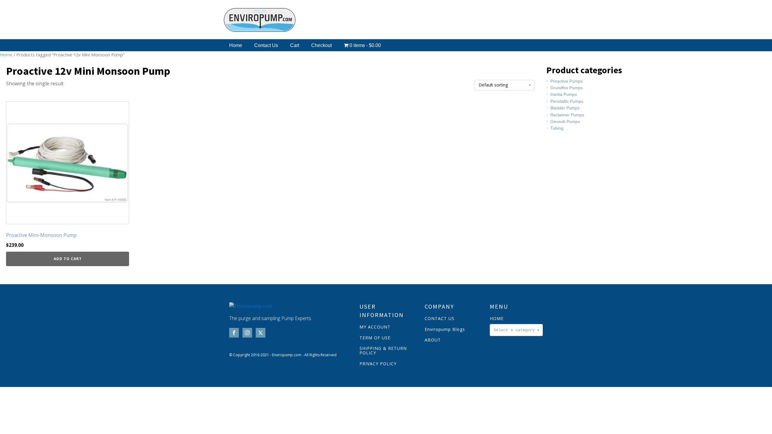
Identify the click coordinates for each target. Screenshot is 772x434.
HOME (497, 318)
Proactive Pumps (566, 81)
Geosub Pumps (565, 121)
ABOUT (433, 340)
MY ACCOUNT (375, 327)
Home (235, 45)
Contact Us (266, 45)
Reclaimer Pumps (567, 114)
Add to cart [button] (68, 258)
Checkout (321, 45)
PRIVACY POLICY (378, 363)
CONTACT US (439, 318)
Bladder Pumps (565, 107)
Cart (294, 45)
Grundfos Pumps (566, 87)
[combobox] (516, 330)
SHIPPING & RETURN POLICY (383, 350)
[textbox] (516, 330)
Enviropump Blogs (445, 329)
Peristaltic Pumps (566, 101)
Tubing (556, 128)
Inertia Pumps (563, 94)
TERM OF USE (375, 337)
